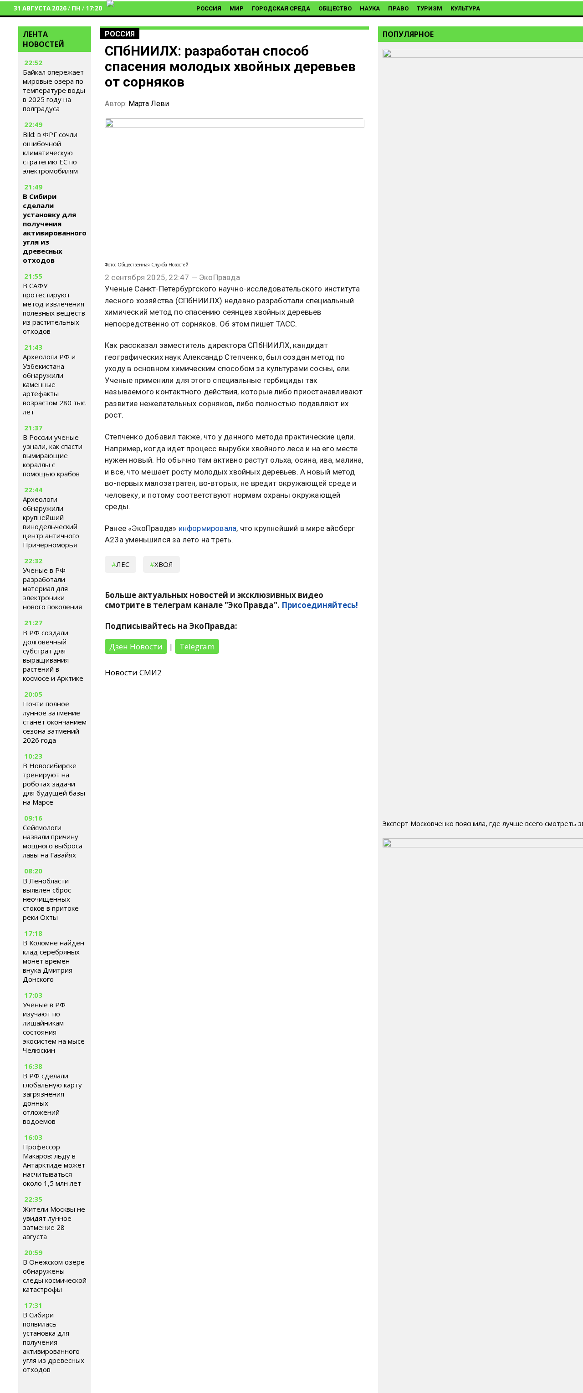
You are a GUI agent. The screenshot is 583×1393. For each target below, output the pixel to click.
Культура (465, 8)
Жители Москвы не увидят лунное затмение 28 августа (54, 1222)
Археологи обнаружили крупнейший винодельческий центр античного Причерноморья (51, 522)
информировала (208, 528)
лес (122, 564)
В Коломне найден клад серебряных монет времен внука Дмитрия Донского (53, 961)
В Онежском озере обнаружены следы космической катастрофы (55, 1275)
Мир (237, 8)
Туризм (429, 8)
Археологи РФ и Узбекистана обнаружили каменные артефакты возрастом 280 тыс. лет (55, 384)
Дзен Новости (136, 646)
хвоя (163, 564)
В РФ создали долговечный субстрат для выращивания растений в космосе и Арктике (53, 655)
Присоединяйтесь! (319, 605)
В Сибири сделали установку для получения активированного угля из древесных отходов (55, 228)
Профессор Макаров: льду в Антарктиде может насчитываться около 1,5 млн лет (54, 1165)
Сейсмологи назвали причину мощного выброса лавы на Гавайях (52, 841)
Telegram (197, 646)
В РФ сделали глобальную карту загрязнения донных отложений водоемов (52, 1098)
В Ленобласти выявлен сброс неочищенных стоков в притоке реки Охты (51, 899)
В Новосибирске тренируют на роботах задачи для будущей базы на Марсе (54, 783)
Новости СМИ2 (133, 672)
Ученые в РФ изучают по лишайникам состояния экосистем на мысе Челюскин (54, 1027)
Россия (208, 8)
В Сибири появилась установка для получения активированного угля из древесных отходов (53, 1342)
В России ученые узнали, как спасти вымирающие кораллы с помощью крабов (52, 455)
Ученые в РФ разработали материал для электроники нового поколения (52, 588)
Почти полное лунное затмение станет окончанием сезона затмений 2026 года (55, 722)
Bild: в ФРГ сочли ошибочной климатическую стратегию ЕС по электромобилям (50, 152)
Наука (370, 8)
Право (398, 8)
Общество (335, 8)
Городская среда (281, 8)
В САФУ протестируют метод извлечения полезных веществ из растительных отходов (54, 308)
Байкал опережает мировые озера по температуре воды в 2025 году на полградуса (54, 90)
